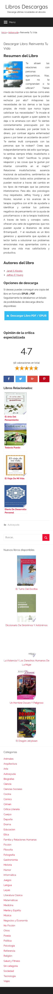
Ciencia (7, 784)
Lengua (8, 885)
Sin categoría (11, 966)
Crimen (7, 804)
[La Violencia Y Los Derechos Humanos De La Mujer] (26, 644)
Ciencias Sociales (13, 789)
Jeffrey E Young (14, 275)
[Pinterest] (44, 379)
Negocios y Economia (16, 920)
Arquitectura (10, 763)
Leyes (7, 890)
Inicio (3, 32)
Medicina (8, 905)
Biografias (9, 779)
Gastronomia (11, 859)
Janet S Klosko (14, 271)
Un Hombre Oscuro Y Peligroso (26, 702)
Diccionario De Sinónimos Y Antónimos (26, 625)
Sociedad (9, 971)
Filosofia (8, 849)
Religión (8, 955)
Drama (7, 824)
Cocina (7, 794)
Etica (6, 834)
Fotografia (9, 854)
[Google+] (32, 379)
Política (7, 940)
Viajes (7, 981)
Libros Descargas (26, 6)
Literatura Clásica (13, 895)
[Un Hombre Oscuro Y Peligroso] (26, 685)
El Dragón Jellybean (26, 740)
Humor (7, 870)
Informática (10, 875)
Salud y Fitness (12, 961)
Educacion (9, 829)
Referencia (9, 950)
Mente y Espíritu (12, 910)
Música (7, 915)
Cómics (8, 799)
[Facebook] (9, 379)
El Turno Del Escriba (26, 589)
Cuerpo (7, 814)
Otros (7, 930)
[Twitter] (20, 379)
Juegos (7, 880)
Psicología (9, 945)
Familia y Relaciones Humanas (20, 839)
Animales (9, 758)
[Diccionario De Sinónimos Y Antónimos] (26, 608)
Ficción (7, 844)
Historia (8, 864)
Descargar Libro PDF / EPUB (28, 315)
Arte (6, 768)
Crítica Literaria (12, 809)
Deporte (8, 819)
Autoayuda (13, 32)
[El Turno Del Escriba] (26, 571)
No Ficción (9, 925)
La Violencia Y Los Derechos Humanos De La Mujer (26, 662)
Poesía (7, 935)
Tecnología (10, 976)
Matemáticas (11, 900)
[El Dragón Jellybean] (26, 723)
